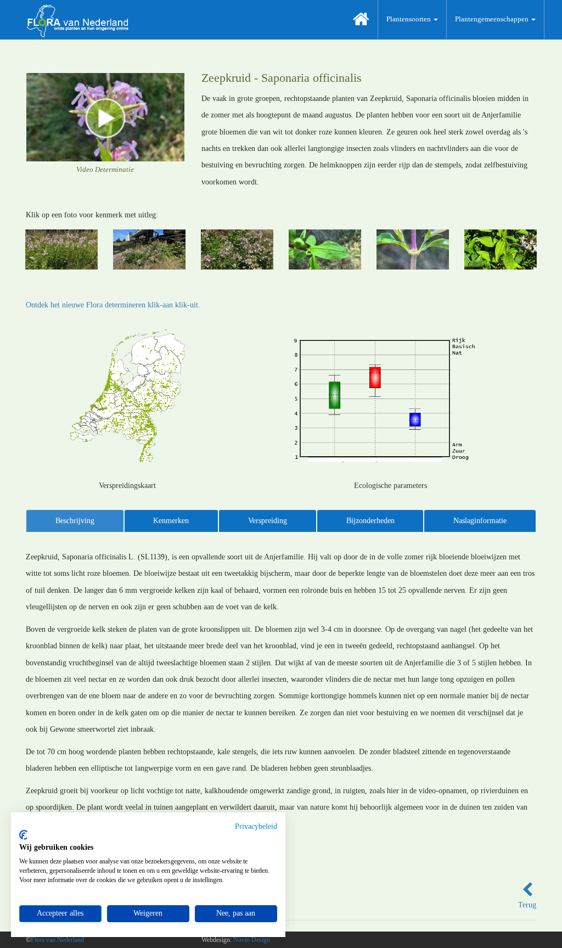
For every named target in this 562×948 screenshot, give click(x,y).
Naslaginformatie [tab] (480, 521)
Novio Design (251, 940)
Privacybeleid (256, 826)
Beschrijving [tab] (74, 521)
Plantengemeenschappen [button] (492, 19)
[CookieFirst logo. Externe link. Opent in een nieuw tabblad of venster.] (23, 835)
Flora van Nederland (57, 940)
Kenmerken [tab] (171, 521)
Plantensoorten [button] (409, 19)
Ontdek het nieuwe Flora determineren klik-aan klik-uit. (113, 305)
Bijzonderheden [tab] (370, 521)
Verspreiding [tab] (267, 521)
